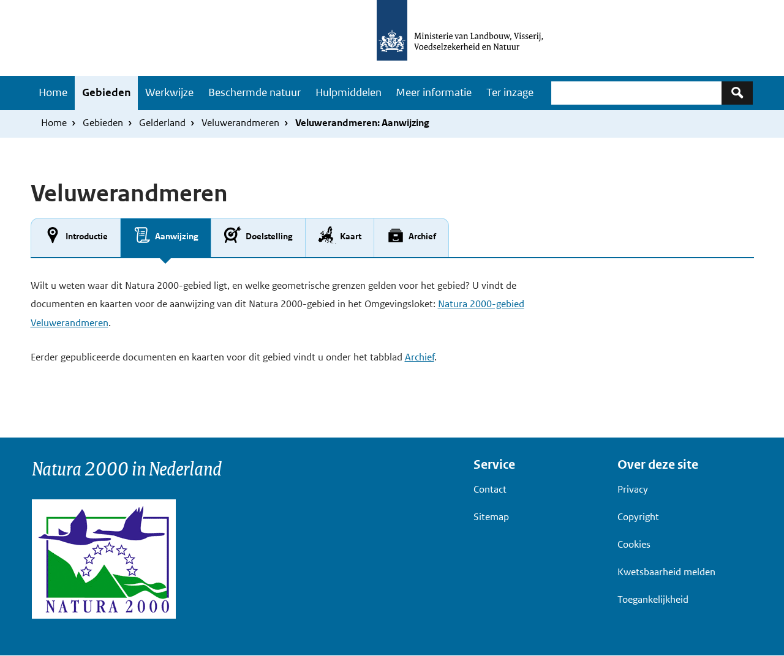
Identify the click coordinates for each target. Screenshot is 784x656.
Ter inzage (509, 92)
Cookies (633, 544)
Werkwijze (169, 92)
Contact (490, 489)
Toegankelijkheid (652, 599)
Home (53, 92)
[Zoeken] (737, 92)
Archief (419, 357)
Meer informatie (434, 92)
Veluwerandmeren (240, 122)
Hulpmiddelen (348, 92)
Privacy (632, 489)
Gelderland (162, 122)
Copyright (638, 516)
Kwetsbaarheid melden (666, 571)
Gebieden (106, 92)
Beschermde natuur (254, 92)
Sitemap (491, 516)
